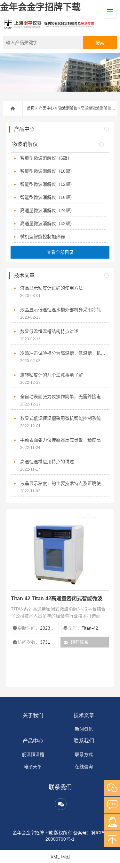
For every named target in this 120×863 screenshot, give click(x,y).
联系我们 (84, 741)
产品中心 (46, 108)
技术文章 (84, 715)
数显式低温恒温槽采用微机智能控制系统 (60, 418)
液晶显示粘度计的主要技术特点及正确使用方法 (63, 483)
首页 (31, 108)
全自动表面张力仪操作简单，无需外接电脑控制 (63, 396)
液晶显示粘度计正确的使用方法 (51, 288)
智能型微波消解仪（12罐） (47, 184)
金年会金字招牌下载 (40, 7)
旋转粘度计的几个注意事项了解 (51, 374)
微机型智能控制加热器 (42, 236)
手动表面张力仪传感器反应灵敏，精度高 (60, 440)
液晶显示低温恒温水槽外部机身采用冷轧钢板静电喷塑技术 (63, 309)
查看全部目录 (60, 252)
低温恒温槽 (33, 754)
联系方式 (84, 754)
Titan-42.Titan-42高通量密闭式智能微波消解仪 (64, 598)
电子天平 (33, 766)
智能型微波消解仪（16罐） (47, 197)
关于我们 (33, 715)
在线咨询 (84, 766)
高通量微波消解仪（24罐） (47, 210)
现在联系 (80, 642)
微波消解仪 (67, 108)
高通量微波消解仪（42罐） (47, 223)
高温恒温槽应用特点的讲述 (47, 461)
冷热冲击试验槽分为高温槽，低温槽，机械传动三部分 (63, 353)
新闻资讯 (84, 728)
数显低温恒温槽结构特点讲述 (49, 331)
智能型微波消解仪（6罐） (46, 158)
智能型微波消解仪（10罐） (47, 171)
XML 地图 (60, 856)
